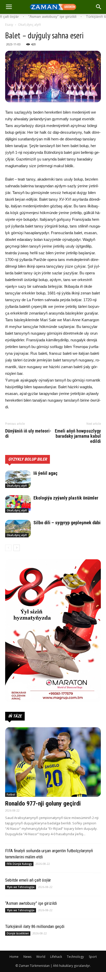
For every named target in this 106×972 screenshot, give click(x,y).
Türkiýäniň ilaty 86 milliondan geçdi (34, 926)
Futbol (11, 794)
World (40, 956)
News (27, 956)
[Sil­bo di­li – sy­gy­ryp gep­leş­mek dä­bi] (18, 529)
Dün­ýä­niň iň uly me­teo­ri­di (28, 433)
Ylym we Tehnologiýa (20, 887)
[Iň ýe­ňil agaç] (18, 479)
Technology (75, 956)
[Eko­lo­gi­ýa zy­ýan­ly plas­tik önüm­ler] (18, 504)
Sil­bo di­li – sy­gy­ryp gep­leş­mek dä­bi (67, 522)
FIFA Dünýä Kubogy (19, 864)
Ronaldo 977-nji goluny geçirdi (43, 803)
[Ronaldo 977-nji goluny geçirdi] (53, 762)
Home (14, 956)
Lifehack (56, 956)
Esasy (9, 24)
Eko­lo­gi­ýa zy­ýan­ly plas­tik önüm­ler (65, 498)
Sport (93, 956)
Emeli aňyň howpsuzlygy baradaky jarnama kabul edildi (78, 436)
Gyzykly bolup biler (27, 459)
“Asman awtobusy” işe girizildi (31, 903)
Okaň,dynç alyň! (29, 24)
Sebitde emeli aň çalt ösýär (28, 880)
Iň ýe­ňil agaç (45, 473)
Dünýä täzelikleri (18, 933)
